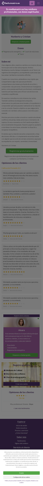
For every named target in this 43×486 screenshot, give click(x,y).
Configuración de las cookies (21, 477)
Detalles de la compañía (23, 480)
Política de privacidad (10, 480)
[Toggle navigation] (38, 3)
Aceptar (21, 473)
